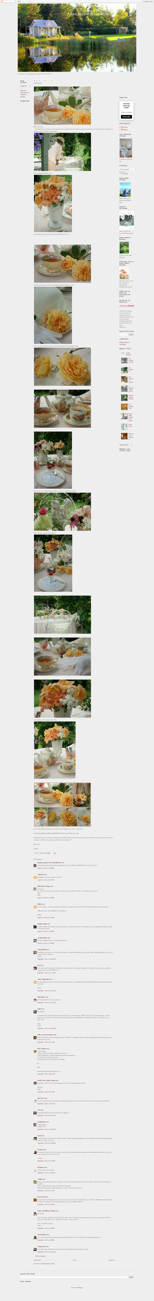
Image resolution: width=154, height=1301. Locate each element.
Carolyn (125, 127)
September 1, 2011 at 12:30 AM (46, 1028)
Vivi (38, 1110)
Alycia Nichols (41, 1234)
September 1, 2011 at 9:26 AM (46, 1092)
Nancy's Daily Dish (43, 979)
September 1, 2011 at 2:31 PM (45, 1190)
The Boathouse (131, 369)
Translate (125, 174)
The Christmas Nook (131, 360)
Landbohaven (41, 1122)
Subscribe (126, 117)
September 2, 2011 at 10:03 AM (46, 1252)
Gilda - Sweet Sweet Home (45, 1035)
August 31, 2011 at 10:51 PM (45, 880)
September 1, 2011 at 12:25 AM (46, 991)
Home (74, 1260)
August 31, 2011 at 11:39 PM (45, 931)
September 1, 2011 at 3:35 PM (45, 1204)
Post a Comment (40, 1256)
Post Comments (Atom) (47, 1264)
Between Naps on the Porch (50, 833)
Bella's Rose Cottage (43, 886)
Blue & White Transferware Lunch (131, 417)
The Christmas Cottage (131, 379)
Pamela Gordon (42, 924)
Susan (39, 1136)
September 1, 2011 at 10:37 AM (46, 1115)
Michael (125, 130)
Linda (39, 1009)
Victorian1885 (41, 949)
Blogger (80, 1287)
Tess (38, 965)
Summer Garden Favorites (131, 397)
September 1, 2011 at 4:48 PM (45, 1228)
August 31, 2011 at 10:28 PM (45, 868)
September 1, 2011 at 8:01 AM (46, 1074)
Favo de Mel (41, 1197)
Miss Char (40, 1098)
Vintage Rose (41, 1246)
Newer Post (37, 1260)
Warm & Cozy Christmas (131, 436)
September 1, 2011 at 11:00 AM (46, 1129)
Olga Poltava (41, 997)
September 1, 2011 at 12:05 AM (46, 959)
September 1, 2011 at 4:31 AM (46, 1042)
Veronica (40, 1149)
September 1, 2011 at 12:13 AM (46, 973)
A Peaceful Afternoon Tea (131, 388)
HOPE (39, 904)
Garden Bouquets (128, 354)
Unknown (40, 874)
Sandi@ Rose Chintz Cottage (46, 1080)
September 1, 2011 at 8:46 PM (45, 1240)
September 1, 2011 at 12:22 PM (46, 1161)
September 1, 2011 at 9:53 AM (46, 1104)
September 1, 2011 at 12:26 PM (46, 1173)
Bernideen (40, 1167)
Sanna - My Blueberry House (46, 1211)
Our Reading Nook (131, 406)
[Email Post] (54, 853)
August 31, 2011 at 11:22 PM (45, 898)
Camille (39, 1179)
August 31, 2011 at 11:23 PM (45, 917)
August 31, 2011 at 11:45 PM (45, 943)
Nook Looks (130, 425)
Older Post (112, 1260)
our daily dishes (42, 938)
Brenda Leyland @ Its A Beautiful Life (49, 863)
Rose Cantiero (41, 1048)
